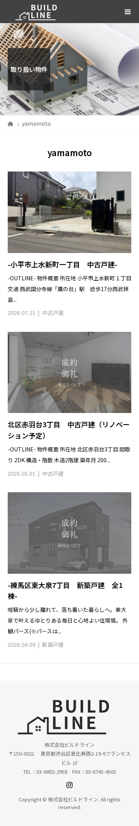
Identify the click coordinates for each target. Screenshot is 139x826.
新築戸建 (53, 644)
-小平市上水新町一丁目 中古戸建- (62, 264)
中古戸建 (53, 312)
